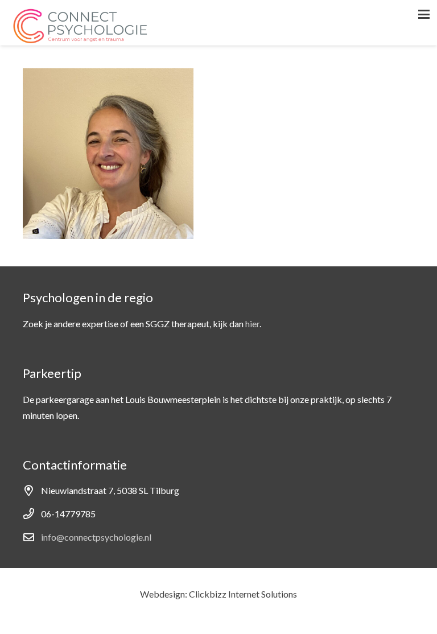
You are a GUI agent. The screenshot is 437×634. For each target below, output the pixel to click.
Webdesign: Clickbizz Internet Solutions (218, 593)
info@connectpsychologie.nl (96, 537)
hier (252, 323)
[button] (424, 14)
